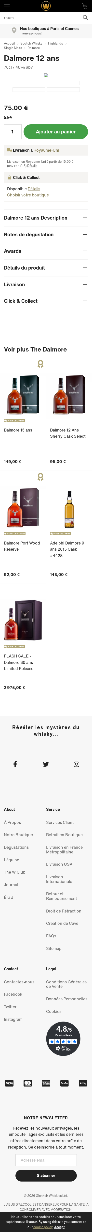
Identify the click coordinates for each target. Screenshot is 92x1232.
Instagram (13, 1019)
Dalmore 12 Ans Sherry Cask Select (68, 433)
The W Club (15, 872)
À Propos (12, 822)
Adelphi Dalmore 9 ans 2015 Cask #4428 (67, 549)
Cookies (53, 1011)
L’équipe (11, 860)
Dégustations (16, 847)
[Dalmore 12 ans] (63, 83)
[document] (46, 1222)
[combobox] (46, 18)
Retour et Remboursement (61, 896)
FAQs (51, 936)
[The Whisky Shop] (46, 6)
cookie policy (43, 1227)
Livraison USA (59, 864)
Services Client (60, 822)
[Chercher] (85, 18)
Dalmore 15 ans (18, 430)
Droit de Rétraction (63, 911)
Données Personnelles (66, 999)
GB (9, 897)
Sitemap (54, 948)
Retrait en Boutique (64, 835)
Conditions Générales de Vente (66, 984)
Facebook (13, 994)
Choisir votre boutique (28, 195)
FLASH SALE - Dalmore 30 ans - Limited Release (19, 662)
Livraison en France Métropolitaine (64, 849)
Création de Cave (62, 923)
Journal (11, 885)
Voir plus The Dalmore (35, 349)
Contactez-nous (19, 982)
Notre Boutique (18, 835)
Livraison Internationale (59, 879)
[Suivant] (44, 75)
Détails (32, 165)
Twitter (10, 1007)
